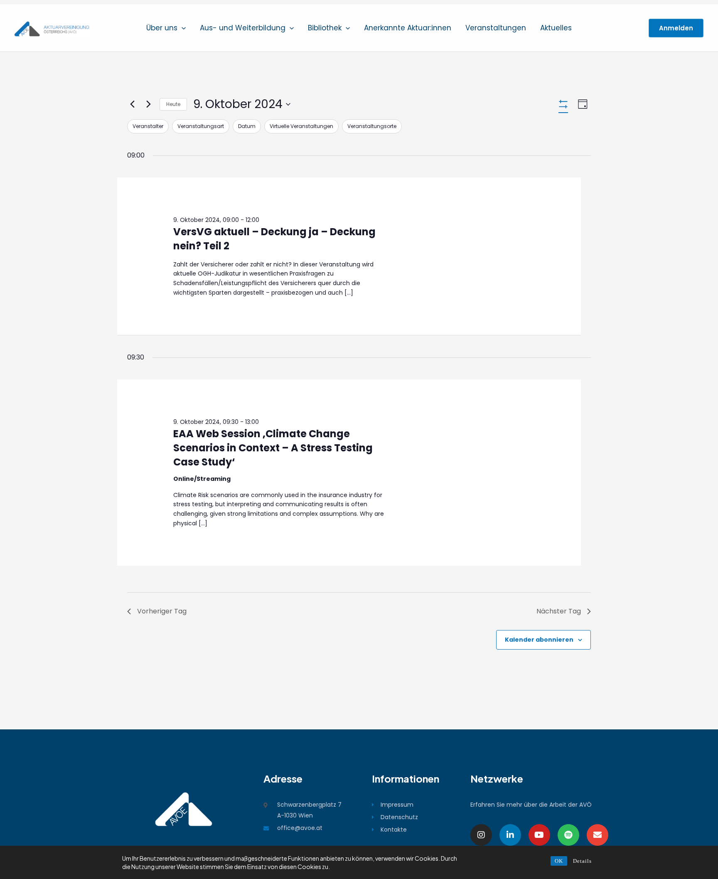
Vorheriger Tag (162, 611)
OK (559, 861)
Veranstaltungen (495, 28)
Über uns (161, 28)
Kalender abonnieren (539, 639)
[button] (181, 28)
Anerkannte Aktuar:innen (407, 28)
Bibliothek (325, 28)
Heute (173, 104)
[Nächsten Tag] (148, 104)
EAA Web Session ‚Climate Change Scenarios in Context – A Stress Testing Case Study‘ (273, 448)
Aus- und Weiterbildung (242, 28)
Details (582, 861)
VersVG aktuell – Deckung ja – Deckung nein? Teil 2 (274, 239)
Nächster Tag (558, 611)
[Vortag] (132, 104)
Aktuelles (556, 28)
